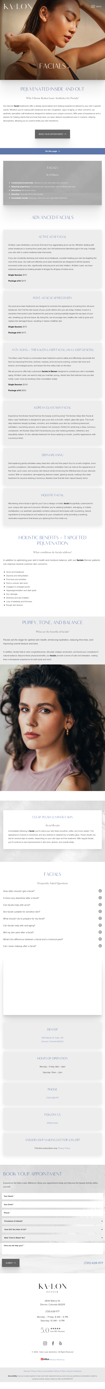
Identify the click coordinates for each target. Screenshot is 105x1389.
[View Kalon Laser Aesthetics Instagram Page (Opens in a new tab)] (45, 1344)
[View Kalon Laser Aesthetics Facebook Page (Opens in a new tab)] (53, 1344)
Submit (9, 1263)
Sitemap (27, 1371)
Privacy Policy (64, 1148)
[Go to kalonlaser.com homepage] (27, 6)
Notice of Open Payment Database (67, 1371)
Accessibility (48, 1371)
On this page (51, 151)
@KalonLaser (52, 1122)
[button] (93, 6)
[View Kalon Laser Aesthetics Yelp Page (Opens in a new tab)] (60, 1344)
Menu (99, 6)
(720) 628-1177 (52, 1097)
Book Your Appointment (51, 134)
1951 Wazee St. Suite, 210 (52, 1039)
